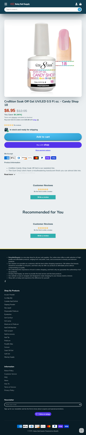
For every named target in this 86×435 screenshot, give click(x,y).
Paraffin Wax (8, 344)
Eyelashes (8, 314)
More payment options (43, 150)
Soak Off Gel (8, 350)
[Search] (79, 9)
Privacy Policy (9, 390)
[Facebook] (5, 281)
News (6, 380)
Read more (8, 174)
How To (6, 384)
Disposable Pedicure (11, 311)
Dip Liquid (7, 308)
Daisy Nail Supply (39, 431)
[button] (8, 125)
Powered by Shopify (51, 431)
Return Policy (9, 370)
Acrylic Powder (9, 295)
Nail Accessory (9, 334)
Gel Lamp (7, 321)
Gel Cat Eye (8, 318)
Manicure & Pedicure (11, 324)
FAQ (5, 377)
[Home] (20, 4)
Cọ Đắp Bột (8, 298)
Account (76, 4)
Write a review (43, 197)
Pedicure (7, 340)
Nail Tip (6, 337)
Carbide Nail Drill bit (11, 301)
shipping (14, 117)
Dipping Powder (9, 304)
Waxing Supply (9, 357)
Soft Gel (7, 354)
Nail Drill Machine (10, 327)
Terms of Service (10, 387)
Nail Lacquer (8, 331)
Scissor (7, 347)
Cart (80, 4)
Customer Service (10, 374)
